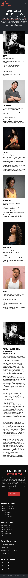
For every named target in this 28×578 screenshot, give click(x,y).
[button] (25, 3)
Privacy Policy (11, 576)
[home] (6, 3)
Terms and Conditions (19, 576)
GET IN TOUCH (14, 494)
